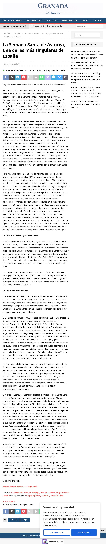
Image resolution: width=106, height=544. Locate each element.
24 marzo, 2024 (13, 64)
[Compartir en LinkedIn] (18, 77)
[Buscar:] (89, 26)
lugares (14, 519)
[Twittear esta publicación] (12, 77)
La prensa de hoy (34, 20)
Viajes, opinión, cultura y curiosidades (44, 495)
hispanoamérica (69, 20)
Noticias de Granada (12, 20)
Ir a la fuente (9, 501)
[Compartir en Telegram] (53, 77)
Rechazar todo (56, 532)
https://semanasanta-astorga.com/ (20, 486)
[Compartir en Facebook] (6, 77)
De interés (51, 20)
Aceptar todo (84, 532)
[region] (70, 520)
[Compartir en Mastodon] (48, 77)
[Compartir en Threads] (65, 77)
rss (102, 530)
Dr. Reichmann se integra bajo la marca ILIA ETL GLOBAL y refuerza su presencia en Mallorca (87, 65)
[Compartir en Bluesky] (60, 77)
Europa (85, 20)
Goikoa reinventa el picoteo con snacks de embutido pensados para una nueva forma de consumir (87, 54)
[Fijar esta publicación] (24, 77)
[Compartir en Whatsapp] (42, 77)
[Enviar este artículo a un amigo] (30, 77)
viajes (25, 519)
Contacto (97, 20)
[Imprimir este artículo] (36, 77)
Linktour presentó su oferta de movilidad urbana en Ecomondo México (85, 104)
